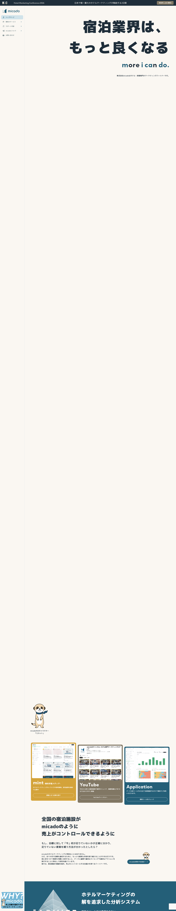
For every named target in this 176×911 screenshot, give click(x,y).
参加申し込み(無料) (165, 3)
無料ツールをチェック (147, 799)
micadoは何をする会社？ (138, 862)
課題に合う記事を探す (53, 795)
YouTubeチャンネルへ (100, 797)
